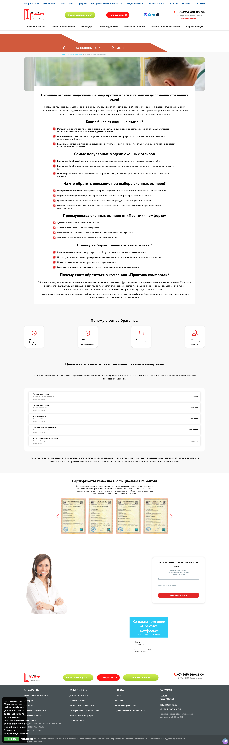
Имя (159, 578)
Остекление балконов (63, 26)
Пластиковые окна (35, 26)
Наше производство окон (36, 695)
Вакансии (28, 705)
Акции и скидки (135, 3)
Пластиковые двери (134, 26)
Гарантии (173, 3)
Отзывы (186, 3)
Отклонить (27, 739)
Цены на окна (66, 3)
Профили (82, 3)
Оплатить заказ (141, 677)
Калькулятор (116, 15)
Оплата (117, 695)
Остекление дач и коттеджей (165, 26)
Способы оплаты (155, 3)
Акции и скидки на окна (125, 705)
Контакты (200, 3)
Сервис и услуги (194, 26)
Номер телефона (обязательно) (167, 585)
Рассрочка (119, 700)
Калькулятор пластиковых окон (84, 710)
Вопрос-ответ (31, 3)
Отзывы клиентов (32, 715)
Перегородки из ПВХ (109, 26)
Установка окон (76, 720)
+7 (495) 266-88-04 (191, 12)
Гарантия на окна (77, 700)
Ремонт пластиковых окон (81, 705)
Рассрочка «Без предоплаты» (106, 3)
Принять (11, 739)
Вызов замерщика (78, 15)
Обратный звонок (189, 18)
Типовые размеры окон (35, 710)
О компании (49, 3)
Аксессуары (87, 26)
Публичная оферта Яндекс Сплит (130, 710)
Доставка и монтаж (78, 695)
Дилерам (28, 700)
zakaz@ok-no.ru (168, 705)
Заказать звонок (178, 595)
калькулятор (220, 724)
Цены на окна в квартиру (81, 715)
